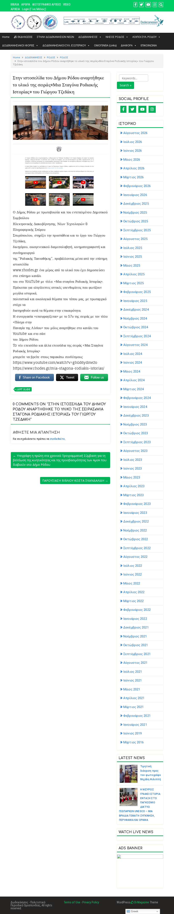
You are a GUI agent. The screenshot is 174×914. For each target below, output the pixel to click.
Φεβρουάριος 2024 (137, 398)
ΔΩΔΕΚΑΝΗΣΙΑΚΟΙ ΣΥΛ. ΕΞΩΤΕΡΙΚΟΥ (64, 45)
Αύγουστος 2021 (135, 663)
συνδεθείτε (57, 438)
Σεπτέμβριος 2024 (137, 336)
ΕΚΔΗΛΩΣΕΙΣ (25, 37)
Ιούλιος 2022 (132, 566)
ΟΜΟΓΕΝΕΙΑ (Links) (105, 45)
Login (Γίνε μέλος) (34, 9)
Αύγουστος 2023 (135, 451)
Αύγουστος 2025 (135, 239)
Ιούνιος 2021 (132, 680)
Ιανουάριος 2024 (135, 407)
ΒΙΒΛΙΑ (15, 4)
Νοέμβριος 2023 (135, 424)
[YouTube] (142, 109)
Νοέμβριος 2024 (135, 318)
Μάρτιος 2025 (133, 283)
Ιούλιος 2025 (132, 248)
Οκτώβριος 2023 (135, 433)
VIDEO (66, 4)
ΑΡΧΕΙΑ (15, 9)
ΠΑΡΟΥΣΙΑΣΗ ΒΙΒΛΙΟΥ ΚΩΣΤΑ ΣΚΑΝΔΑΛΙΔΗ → (75, 480)
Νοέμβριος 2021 (135, 636)
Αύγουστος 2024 (135, 345)
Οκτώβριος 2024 (135, 327)
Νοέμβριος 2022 (135, 530)
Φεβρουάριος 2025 (137, 292)
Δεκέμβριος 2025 (136, 204)
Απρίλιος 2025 (134, 274)
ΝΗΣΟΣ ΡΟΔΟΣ (115, 37)
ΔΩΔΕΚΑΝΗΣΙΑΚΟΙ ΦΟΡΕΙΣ (18, 45)
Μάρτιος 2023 (133, 495)
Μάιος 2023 (131, 477)
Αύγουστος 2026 (135, 133)
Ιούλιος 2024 (132, 354)
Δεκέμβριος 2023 (136, 415)
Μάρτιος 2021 (133, 707)
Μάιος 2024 (131, 371)
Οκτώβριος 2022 (135, 539)
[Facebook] (123, 109)
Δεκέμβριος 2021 (136, 627)
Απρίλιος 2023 (134, 486)
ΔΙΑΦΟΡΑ (127, 45)
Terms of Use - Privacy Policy (81, 902)
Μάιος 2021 (131, 689)
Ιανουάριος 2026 (135, 195)
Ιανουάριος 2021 (135, 725)
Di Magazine (141, 902)
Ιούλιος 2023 (132, 460)
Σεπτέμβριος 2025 (137, 230)
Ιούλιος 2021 (132, 672)
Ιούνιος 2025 (132, 256)
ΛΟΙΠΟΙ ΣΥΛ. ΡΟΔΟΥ (144, 37)
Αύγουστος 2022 (135, 557)
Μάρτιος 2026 (133, 177)
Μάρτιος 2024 (133, 389)
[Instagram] (152, 109)
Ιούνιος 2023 (132, 468)
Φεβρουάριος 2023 (137, 504)
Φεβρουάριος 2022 (137, 610)
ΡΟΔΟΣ (51, 57)
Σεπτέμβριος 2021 (137, 654)
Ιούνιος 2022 (132, 574)
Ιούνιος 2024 (132, 362)
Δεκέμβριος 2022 (136, 521)
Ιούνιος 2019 (132, 733)
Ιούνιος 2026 (132, 151)
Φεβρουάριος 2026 (137, 186)
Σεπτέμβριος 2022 (137, 548)
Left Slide (23, 389)
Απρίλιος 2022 (134, 592)
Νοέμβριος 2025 (135, 212)
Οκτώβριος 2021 (135, 645)
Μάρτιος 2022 (133, 601)
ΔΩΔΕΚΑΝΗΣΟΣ (88, 37)
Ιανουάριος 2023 (135, 513)
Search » (125, 85)
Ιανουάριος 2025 (135, 301)
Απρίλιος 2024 (134, 380)
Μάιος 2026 (131, 159)
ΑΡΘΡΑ (25, 4)
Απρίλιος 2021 (134, 698)
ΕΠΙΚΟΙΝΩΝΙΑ (149, 45)
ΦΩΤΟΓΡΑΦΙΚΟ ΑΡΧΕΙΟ (46, 4)
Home (6, 37)
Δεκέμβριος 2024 (136, 309)
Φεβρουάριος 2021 (137, 716)
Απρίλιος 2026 (134, 168)
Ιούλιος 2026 (132, 142)
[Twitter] (132, 109)
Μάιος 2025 (131, 265)
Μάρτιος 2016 (133, 742)
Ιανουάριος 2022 (135, 619)
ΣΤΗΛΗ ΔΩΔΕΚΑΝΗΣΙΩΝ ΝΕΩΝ (55, 37)
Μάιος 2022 (131, 583)
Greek (134, 911)
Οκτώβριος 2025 (135, 221)
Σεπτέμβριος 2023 (137, 442)
